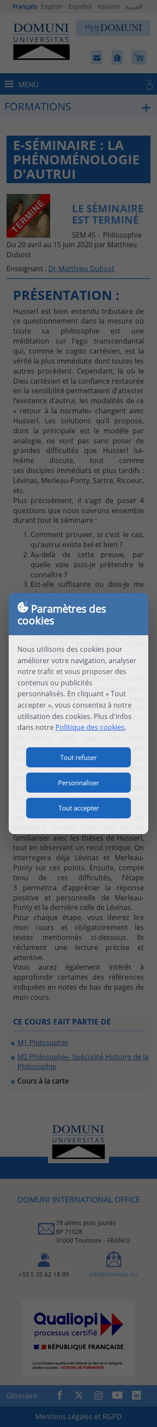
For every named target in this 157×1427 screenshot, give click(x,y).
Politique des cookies (90, 727)
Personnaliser (78, 782)
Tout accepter (78, 808)
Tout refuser (78, 757)
